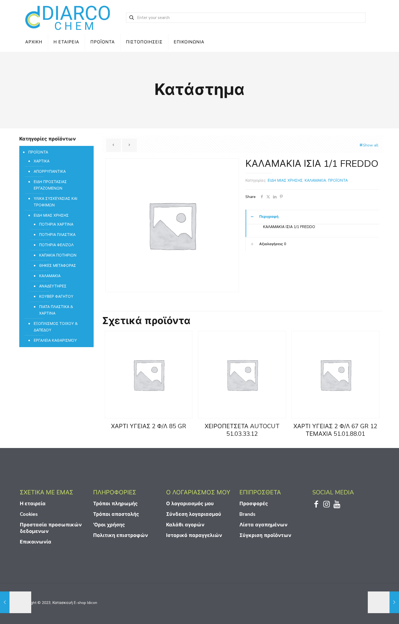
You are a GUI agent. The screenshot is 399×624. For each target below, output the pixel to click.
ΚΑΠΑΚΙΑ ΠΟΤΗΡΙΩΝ (58, 255)
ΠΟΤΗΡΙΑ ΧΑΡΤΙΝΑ (56, 224)
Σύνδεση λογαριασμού (193, 514)
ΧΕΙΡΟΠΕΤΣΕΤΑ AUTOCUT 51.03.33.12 (242, 430)
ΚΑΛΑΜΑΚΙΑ (315, 180)
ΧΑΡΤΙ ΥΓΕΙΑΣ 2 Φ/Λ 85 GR (148, 426)
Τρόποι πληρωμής (115, 503)
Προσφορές (253, 503)
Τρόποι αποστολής (116, 514)
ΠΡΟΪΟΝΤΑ (338, 180)
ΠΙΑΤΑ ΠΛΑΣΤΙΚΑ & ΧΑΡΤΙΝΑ (56, 310)
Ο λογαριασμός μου (190, 503)
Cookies (29, 514)
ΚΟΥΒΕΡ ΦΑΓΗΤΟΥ (56, 296)
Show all (370, 145)
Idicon (92, 602)
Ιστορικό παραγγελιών (194, 535)
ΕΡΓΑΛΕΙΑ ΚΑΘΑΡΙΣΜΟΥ (55, 340)
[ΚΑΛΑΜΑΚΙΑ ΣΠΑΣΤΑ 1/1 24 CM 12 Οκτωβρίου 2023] (383, 602)
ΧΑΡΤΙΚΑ (41, 161)
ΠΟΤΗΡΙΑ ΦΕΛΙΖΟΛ (56, 245)
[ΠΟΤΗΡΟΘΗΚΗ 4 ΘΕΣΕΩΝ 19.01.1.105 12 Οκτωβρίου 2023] (15, 602)
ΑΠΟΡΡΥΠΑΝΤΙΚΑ (50, 171)
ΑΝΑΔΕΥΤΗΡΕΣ (52, 286)
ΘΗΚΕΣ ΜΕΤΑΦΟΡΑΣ (57, 265)
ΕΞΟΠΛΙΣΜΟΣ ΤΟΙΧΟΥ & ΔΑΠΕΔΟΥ (56, 327)
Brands (247, 514)
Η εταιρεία (33, 503)
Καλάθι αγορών (185, 524)
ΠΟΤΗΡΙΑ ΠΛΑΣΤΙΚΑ (57, 234)
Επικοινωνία (35, 542)
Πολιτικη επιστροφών (120, 535)
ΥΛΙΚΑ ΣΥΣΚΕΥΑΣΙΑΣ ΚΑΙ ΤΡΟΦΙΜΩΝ (55, 202)
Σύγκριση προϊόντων (265, 535)
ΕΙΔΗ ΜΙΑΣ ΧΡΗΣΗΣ (285, 180)
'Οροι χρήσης (109, 524)
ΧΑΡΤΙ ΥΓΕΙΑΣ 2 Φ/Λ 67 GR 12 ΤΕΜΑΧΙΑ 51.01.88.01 (335, 430)
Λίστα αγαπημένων (263, 524)
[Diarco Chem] (68, 17)
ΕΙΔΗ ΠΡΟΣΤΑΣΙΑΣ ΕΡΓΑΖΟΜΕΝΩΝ (50, 185)
